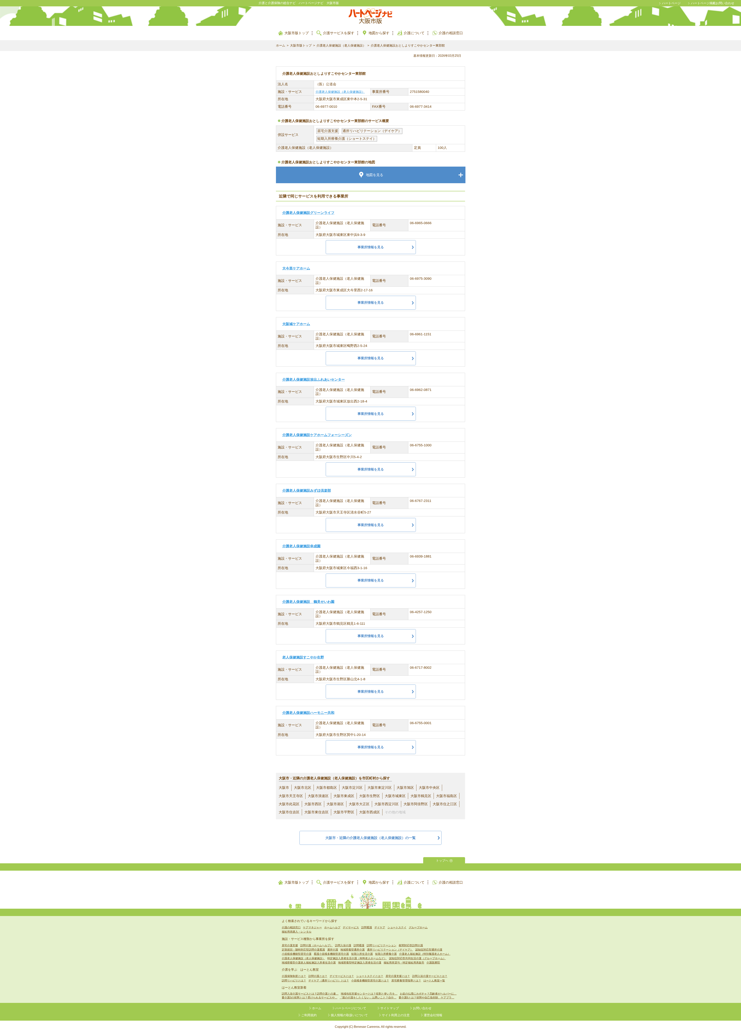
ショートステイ (396, 927)
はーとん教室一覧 (434, 980)
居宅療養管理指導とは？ (406, 980)
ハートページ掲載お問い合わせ (712, 3)
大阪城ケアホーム (296, 324)
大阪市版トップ (296, 33)
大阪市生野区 (369, 796)
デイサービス (351, 927)
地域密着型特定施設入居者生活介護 (359, 962)
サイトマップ (389, 1008)
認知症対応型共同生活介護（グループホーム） (417, 958)
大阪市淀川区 (352, 788)
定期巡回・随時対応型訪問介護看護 (303, 949)
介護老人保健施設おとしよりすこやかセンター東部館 (408, 45)
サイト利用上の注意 (396, 1015)
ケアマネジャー (312, 927)
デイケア (379, 927)
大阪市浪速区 (318, 796)
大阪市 (284, 788)
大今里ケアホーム (296, 268)
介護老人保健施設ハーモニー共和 (308, 713)
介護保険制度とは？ (294, 976)
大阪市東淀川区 (379, 788)
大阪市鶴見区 (420, 796)
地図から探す (379, 33)
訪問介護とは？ (317, 976)
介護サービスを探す (338, 33)
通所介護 (332, 949)
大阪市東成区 (343, 796)
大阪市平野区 (343, 812)
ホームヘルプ (332, 927)
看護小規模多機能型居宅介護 (331, 953)
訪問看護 (366, 927)
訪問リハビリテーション (381, 945)
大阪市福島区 (446, 796)
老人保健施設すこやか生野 (303, 657)
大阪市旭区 (405, 788)
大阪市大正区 (359, 804)
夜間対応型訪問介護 (411, 945)
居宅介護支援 (290, 945)
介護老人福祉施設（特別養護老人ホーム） (424, 953)
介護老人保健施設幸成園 (301, 546)
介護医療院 (433, 962)
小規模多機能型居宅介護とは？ (370, 980)
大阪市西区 (313, 804)
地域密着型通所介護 (352, 949)
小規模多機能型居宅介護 (296, 953)
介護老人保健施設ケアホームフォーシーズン (317, 435)
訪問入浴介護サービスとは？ (429, 976)
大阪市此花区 (289, 804)
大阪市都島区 (326, 788)
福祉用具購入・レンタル (296, 931)
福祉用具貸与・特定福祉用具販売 (404, 962)
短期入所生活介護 (362, 953)
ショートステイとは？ (369, 976)
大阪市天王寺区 (291, 796)
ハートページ (671, 3)
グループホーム (418, 927)
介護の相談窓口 (451, 33)
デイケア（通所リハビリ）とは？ (328, 980)
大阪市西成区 (369, 812)
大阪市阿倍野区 (415, 804)
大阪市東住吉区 (316, 812)
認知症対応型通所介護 (428, 949)
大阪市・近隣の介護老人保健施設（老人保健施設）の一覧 (370, 838)
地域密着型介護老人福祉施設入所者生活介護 (309, 962)
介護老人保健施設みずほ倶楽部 (306, 490)
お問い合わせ (422, 1008)
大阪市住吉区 (289, 812)
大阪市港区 (335, 804)
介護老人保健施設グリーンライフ (308, 213)
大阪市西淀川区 (386, 804)
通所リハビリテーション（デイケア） (390, 949)
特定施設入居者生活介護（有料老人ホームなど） (357, 958)
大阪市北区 (302, 788)
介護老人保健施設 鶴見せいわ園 (308, 602)
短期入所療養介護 (386, 953)
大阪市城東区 (395, 796)
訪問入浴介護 (343, 945)
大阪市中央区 (429, 788)
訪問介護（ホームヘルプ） (316, 945)
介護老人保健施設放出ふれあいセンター (313, 379)
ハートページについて (350, 1008)
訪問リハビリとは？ (294, 980)
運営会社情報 (433, 1015)
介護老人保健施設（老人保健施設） (341, 45)
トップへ (442, 860)
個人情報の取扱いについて (349, 1015)
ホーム (280, 45)
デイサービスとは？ (342, 976)
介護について (414, 33)
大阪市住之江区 (445, 804)
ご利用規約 (309, 1015)
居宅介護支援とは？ (398, 976)
